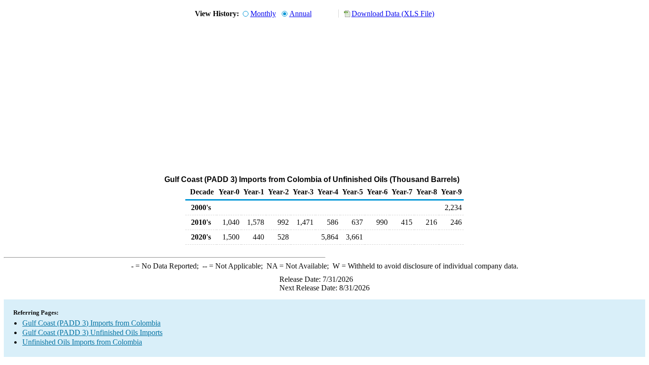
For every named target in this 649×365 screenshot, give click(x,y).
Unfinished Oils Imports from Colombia (82, 342)
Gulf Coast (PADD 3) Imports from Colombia (91, 323)
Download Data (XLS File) (393, 14)
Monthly (263, 14)
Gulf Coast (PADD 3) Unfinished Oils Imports (92, 332)
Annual (300, 14)
